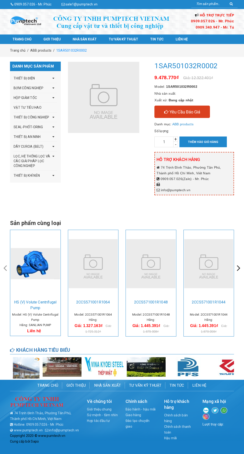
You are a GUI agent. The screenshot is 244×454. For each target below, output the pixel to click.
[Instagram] (206, 416)
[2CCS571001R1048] (151, 263)
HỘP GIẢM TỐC (25, 98)
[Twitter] (215, 410)
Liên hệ (182, 39)
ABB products (182, 124)
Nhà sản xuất (85, 39)
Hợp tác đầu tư (98, 421)
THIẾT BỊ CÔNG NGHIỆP (31, 117)
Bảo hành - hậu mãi (141, 409)
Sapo (35, 441)
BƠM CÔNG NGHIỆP (28, 88)
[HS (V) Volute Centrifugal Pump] (35, 263)
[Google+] (223, 410)
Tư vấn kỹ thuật (123, 39)
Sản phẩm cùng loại (35, 223)
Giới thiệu (52, 39)
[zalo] (206, 410)
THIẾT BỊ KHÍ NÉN (27, 175)
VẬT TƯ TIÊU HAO (27, 107)
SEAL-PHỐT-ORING (28, 127)
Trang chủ (21, 39)
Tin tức (157, 39)
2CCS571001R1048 (151, 302)
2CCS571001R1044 (208, 302)
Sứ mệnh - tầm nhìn (102, 415)
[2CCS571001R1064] (93, 263)
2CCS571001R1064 (93, 302)
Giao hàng (133, 415)
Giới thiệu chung (99, 409)
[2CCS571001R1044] (209, 263)
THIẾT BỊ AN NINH (27, 137)
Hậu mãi (170, 438)
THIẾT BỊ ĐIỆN (24, 78)
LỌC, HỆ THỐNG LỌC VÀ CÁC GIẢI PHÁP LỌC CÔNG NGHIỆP (32, 161)
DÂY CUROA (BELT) (28, 146)
